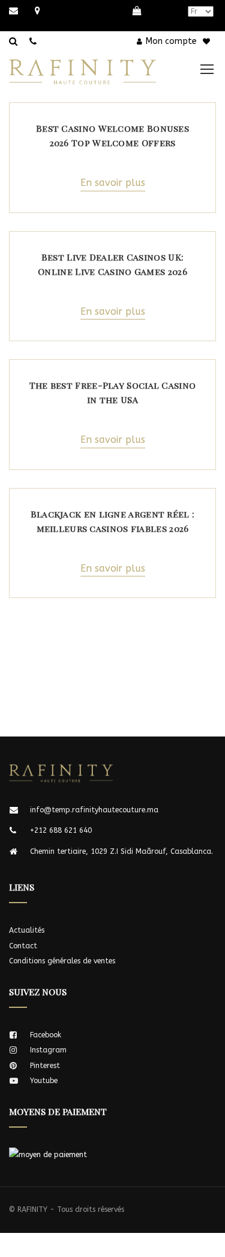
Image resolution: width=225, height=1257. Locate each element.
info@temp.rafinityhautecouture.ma (94, 810)
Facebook (45, 1035)
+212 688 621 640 (61, 830)
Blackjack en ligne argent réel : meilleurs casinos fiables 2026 (113, 521)
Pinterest (45, 1065)
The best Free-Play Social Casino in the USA (112, 392)
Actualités (26, 930)
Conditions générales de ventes (62, 961)
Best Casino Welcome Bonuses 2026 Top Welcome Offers (112, 135)
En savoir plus (112, 182)
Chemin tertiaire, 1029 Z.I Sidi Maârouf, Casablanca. (121, 851)
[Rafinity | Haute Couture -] (92, 65)
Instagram (48, 1050)
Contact (23, 946)
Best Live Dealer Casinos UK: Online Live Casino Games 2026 (112, 264)
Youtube (44, 1080)
